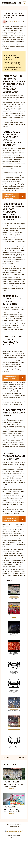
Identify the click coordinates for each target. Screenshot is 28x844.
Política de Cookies (14, 840)
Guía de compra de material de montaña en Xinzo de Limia (13, 784)
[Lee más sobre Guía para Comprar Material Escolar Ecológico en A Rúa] (13, 799)
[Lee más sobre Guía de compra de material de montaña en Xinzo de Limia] (13, 774)
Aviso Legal (14, 838)
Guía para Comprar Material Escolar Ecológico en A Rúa (11, 809)
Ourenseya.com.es (11, 3)
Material (15, 789)
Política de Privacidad (14, 835)
